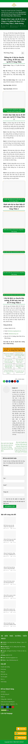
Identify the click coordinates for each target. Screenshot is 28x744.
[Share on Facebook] (7, 381)
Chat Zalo (22, 728)
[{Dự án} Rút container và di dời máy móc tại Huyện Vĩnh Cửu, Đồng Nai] (10, 604)
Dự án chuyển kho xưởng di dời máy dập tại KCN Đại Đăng (8, 361)
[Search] (26, 4)
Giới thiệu (3, 691)
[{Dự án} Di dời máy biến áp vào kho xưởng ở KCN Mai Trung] (10, 562)
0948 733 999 (21, 737)
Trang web (5, 491)
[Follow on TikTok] (5, 707)
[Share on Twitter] (9, 381)
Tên (4, 478)
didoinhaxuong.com (13, 333)
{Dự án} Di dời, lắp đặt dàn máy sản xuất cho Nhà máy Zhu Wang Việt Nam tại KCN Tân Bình (7, 447)
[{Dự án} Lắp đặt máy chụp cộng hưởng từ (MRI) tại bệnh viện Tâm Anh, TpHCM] (10, 618)
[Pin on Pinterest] (15, 381)
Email (5, 485)
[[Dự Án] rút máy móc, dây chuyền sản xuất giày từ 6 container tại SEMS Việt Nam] (10, 520)
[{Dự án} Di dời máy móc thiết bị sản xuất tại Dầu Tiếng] (10, 534)
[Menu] (2, 5)
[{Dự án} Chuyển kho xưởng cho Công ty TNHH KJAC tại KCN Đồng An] (10, 548)
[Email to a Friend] (12, 381)
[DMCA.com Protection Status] (5, 710)
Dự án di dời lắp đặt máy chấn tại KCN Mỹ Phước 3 (8, 372)
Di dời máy (3, 669)
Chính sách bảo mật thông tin (7, 701)
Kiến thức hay (4, 674)
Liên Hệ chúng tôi (5, 694)
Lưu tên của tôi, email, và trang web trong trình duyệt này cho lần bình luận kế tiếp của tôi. (14, 501)
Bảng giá (3, 671)
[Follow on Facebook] (2, 707)
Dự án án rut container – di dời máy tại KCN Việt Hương (8, 355)
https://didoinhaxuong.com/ (12, 660)
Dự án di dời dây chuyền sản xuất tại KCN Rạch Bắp (8, 366)
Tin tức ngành (4, 676)
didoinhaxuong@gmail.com (14, 331)
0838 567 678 (9, 655)
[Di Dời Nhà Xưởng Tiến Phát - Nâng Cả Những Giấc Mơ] (14, 4)
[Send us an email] (10, 707)
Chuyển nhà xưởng (5, 666)
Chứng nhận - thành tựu (6, 699)
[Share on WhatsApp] (4, 381)
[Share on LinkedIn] (17, 381)
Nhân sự (3, 696)
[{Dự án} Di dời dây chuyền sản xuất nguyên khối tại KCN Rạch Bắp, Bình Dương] (10, 576)
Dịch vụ (2, 679)
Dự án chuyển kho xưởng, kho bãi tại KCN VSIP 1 (19, 361)
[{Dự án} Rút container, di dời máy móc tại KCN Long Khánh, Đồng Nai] (10, 590)
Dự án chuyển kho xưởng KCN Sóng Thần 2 (19, 366)
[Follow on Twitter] (7, 707)
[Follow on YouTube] (13, 707)
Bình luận (6, 465)
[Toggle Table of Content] (22, 53)
